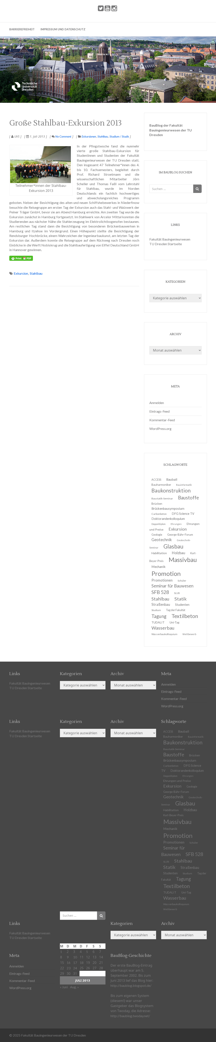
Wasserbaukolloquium (164, 634)
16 (68, 962)
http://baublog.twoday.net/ (130, 1016)
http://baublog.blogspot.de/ (131, 985)
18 (82, 962)
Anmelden (156, 403)
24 (75, 968)
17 (75, 962)
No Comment (63, 136)
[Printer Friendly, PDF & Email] (21, 258)
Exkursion (21, 273)
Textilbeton (184, 616)
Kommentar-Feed (162, 420)
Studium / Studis (119, 136)
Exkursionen (89, 136)
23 (68, 968)
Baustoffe (188, 497)
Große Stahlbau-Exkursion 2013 (65, 123)
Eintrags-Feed (159, 411)
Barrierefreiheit (22, 29)
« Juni (64, 987)
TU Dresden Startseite (165, 244)
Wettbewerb (189, 634)
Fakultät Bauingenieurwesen (169, 239)
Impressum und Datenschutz (62, 29)
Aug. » (74, 987)
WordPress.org (160, 429)
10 (75, 957)
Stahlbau (102, 136)
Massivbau (183, 559)
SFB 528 (194, 854)
